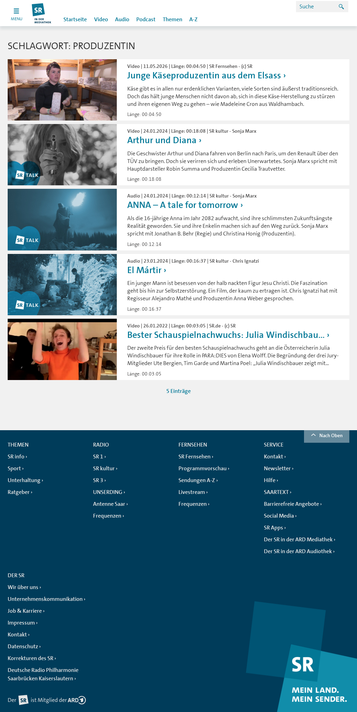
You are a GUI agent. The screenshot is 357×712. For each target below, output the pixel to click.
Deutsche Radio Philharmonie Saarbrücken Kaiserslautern (43, 674)
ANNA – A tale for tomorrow (182, 205)
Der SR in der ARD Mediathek (298, 539)
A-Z (193, 19)
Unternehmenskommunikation (45, 599)
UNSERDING (107, 492)
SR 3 (98, 480)
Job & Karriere (25, 610)
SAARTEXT (276, 492)
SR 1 (98, 456)
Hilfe (269, 480)
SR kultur (104, 468)
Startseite (75, 19)
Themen (172, 19)
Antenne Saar (109, 504)
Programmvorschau (202, 468)
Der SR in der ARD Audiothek (298, 551)
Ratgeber (19, 492)
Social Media (279, 515)
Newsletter (277, 468)
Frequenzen (107, 515)
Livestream (191, 492)
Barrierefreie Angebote (291, 504)
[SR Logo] (42, 13)
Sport (14, 468)
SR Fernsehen (194, 456)
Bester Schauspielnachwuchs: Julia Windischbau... (226, 335)
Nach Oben (331, 435)
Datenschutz (23, 646)
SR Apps (273, 527)
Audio (122, 19)
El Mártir (144, 270)
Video (101, 19)
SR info (16, 456)
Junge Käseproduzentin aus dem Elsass (204, 75)
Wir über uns (23, 587)
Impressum (21, 622)
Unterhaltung (24, 480)
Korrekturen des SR (30, 658)
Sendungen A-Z (196, 480)
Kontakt (273, 456)
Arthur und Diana (162, 140)
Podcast (145, 19)
